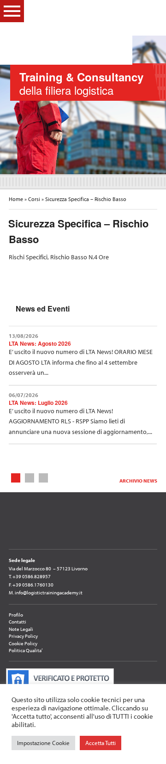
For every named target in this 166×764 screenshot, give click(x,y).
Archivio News (138, 480)
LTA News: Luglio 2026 (38, 402)
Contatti (17, 621)
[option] (83, 105)
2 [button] (29, 477)
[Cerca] (152, 10)
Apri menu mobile (12, 11)
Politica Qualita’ (25, 650)
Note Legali (21, 629)
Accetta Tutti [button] (100, 742)
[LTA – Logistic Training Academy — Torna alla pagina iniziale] (77, 32)
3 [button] (43, 477)
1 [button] (16, 477)
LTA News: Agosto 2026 (40, 343)
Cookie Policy (23, 643)
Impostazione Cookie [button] (43, 742)
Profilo (16, 614)
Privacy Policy (23, 636)
